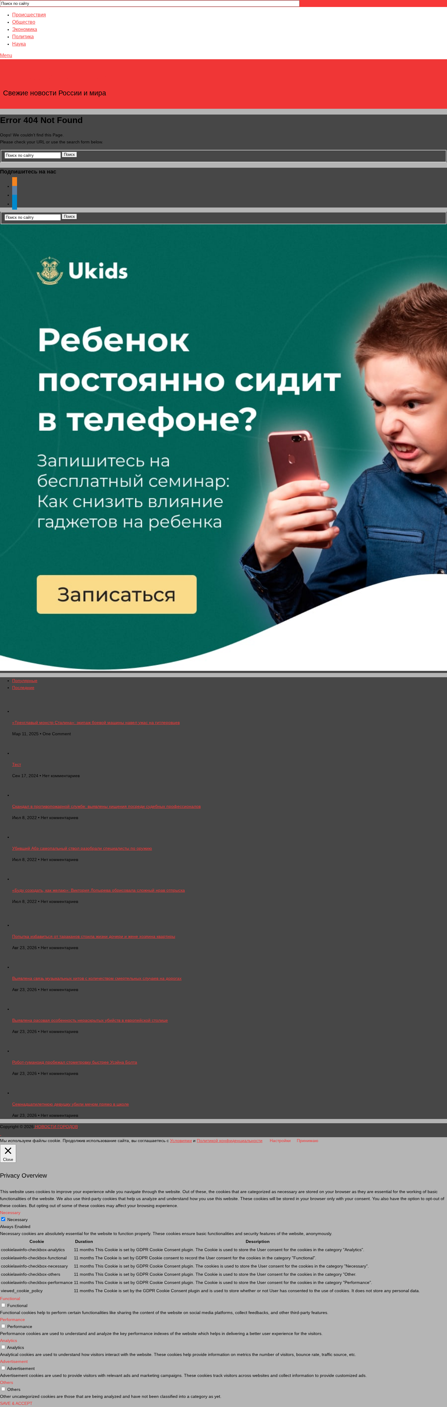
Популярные (24, 680)
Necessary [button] (10, 1212)
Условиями (181, 1140)
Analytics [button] (8, 1340)
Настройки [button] (280, 1140)
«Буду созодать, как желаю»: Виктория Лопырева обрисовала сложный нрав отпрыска (98, 890)
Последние (23, 687)
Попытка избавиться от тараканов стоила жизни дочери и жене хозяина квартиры (93, 936)
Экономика (24, 29)
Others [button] (6, 1382)
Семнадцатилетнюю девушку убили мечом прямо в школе (70, 1104)
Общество (23, 22)
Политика (23, 36)
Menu (6, 55)
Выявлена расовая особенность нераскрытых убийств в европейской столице (90, 1020)
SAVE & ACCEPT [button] (16, 1403)
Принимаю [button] (307, 1140)
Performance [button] (12, 1319)
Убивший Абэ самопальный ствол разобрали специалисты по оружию (82, 848)
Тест (16, 764)
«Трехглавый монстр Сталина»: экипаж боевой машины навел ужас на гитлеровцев (96, 722)
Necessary (17, 1219)
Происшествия (29, 14)
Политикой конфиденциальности (229, 1140)
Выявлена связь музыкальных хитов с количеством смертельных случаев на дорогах (97, 978)
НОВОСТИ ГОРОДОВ (55, 77)
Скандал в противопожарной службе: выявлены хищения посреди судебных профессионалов (106, 806)
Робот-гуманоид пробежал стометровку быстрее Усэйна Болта (74, 1062)
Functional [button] (10, 1298)
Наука (19, 43)
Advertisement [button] (14, 1361)
